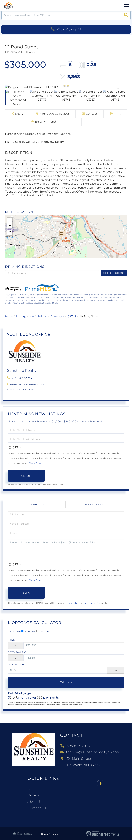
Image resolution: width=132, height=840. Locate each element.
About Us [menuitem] (35, 802)
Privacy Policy (34, 463)
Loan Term (14, 631)
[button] (126, 15)
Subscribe (26, 475)
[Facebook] (100, 784)
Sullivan (42, 316)
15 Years (44, 631)
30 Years (29, 631)
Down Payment (17, 652)
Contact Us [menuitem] (37, 808)
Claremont (57, 316)
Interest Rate (16, 664)
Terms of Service (92, 603)
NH (32, 316)
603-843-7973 (68, 29)
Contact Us (13, 389)
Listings (21, 316)
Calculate (66, 682)
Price (11, 640)
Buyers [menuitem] (33, 795)
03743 (72, 316)
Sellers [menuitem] (33, 789)
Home (9, 316)
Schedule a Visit (95, 504)
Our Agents (28, 389)
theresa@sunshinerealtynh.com (93, 752)
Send (26, 592)
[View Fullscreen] (9, 232)
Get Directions (113, 272)
